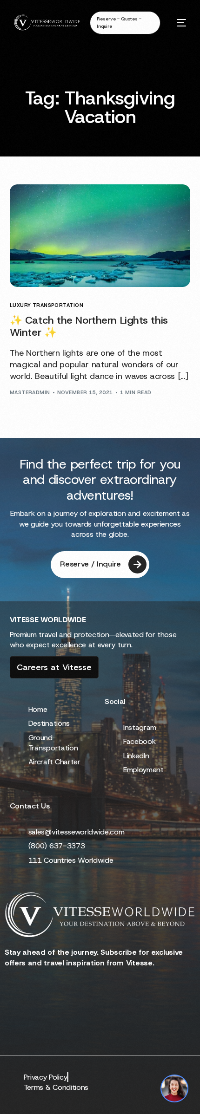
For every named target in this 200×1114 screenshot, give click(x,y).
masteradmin (30, 392)
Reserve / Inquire (90, 564)
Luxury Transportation (46, 305)
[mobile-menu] (178, 22)
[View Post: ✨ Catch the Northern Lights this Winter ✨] (100, 235)
